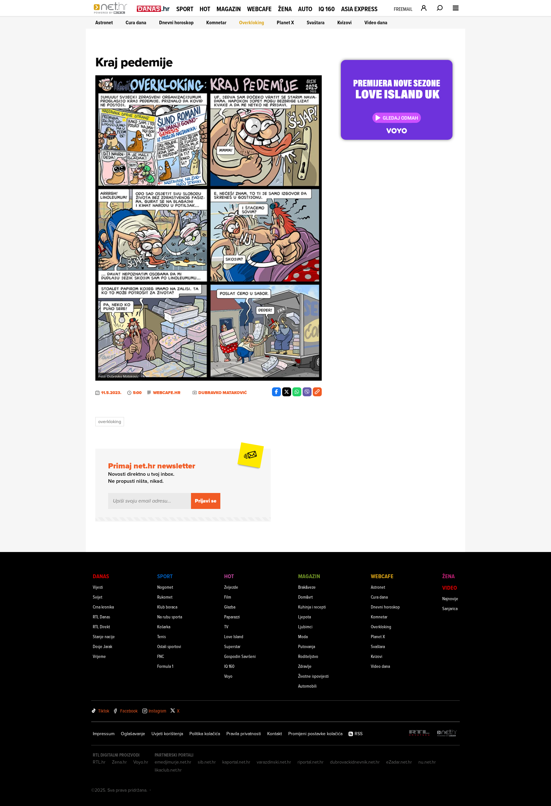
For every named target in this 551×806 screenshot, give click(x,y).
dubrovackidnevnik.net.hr (355, 762)
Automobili (307, 686)
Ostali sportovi (169, 646)
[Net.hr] (447, 733)
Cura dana (136, 22)
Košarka (163, 626)
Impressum (103, 733)
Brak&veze (307, 587)
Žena (285, 8)
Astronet (104, 22)
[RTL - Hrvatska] (419, 733)
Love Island (233, 636)
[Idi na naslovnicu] (112, 14)
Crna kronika (103, 607)
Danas (101, 576)
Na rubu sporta (169, 617)
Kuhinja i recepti (312, 607)
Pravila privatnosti (243, 733)
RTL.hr (99, 762)
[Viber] (307, 391)
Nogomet (165, 587)
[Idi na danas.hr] (153, 8)
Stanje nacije (104, 636)
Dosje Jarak (102, 646)
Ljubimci (305, 626)
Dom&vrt (305, 597)
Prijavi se (206, 500)
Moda (303, 636)
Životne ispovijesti (313, 676)
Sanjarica (450, 608)
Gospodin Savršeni (240, 656)
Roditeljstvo (308, 656)
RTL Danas (101, 617)
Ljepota (304, 617)
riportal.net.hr (311, 762)
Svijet (97, 597)
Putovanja (306, 646)
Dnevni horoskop (176, 22)
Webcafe (259, 8)
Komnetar (216, 22)
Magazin (229, 8)
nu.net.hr (427, 762)
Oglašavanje (133, 733)
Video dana (375, 22)
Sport (184, 8)
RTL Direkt (101, 626)
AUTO (305, 9)
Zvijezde (231, 587)
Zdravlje (305, 666)
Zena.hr (119, 762)
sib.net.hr (207, 762)
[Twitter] (286, 391)
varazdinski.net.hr (274, 762)
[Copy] (317, 391)
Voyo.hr (140, 762)
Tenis (161, 636)
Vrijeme (99, 656)
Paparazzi (232, 617)
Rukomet (165, 597)
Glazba (229, 607)
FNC (160, 656)
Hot (205, 8)
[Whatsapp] (296, 391)
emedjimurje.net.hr (173, 762)
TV (226, 626)
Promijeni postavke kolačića (315, 733)
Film (227, 597)
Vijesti (98, 587)
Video (449, 588)
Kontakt (274, 733)
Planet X (285, 22)
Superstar (232, 646)
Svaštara (316, 22)
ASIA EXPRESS (359, 9)
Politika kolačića (204, 733)
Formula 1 (165, 666)
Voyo (228, 676)
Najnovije (450, 598)
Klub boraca (167, 607)
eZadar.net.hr (399, 762)
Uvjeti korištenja (167, 733)
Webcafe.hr (166, 392)
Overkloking (251, 22)
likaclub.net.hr (168, 770)
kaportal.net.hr (236, 762)
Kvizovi (344, 22)
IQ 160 (327, 9)
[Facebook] (276, 391)
